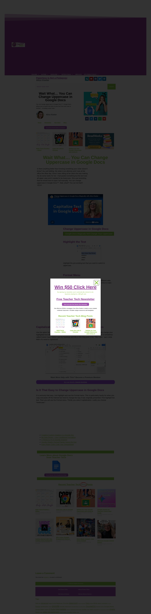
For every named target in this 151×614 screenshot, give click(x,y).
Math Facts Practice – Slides (60, 331)
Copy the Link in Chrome (75, 331)
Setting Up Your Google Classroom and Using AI (90, 332)
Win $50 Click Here (76, 287)
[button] (96, 282)
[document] (75, 307)
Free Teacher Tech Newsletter (75, 299)
